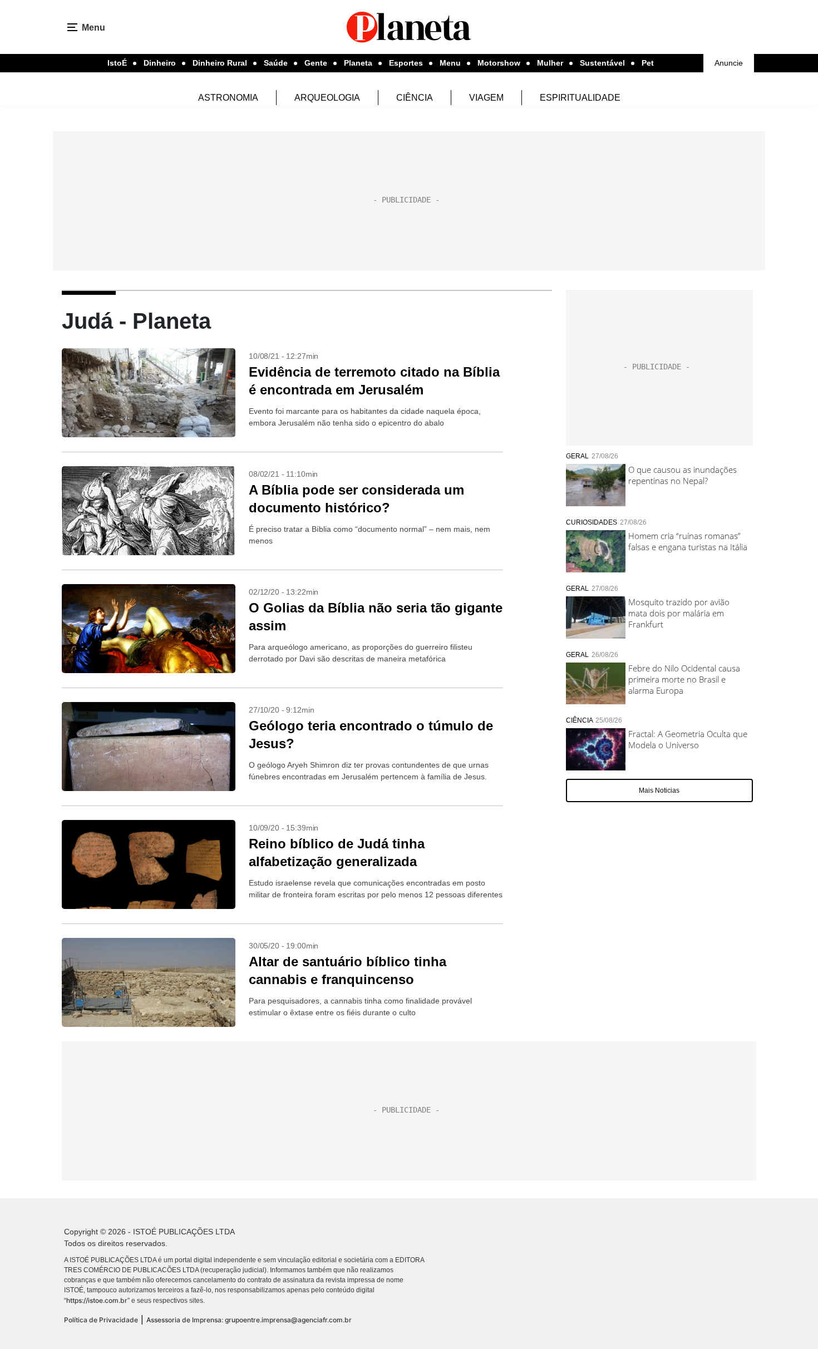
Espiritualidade (580, 97)
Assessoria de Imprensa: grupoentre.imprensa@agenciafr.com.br (249, 1320)
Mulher (550, 62)
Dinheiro (160, 62)
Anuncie (728, 62)
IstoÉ (117, 62)
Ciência (414, 97)
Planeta (358, 62)
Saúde (276, 62)
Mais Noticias (659, 790)
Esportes (406, 62)
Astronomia (228, 97)
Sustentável (602, 62)
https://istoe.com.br (96, 1300)
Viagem (486, 97)
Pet (648, 62)
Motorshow (498, 62)
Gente (315, 62)
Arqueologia (327, 97)
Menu (450, 62)
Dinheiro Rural (220, 62)
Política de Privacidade (101, 1320)
